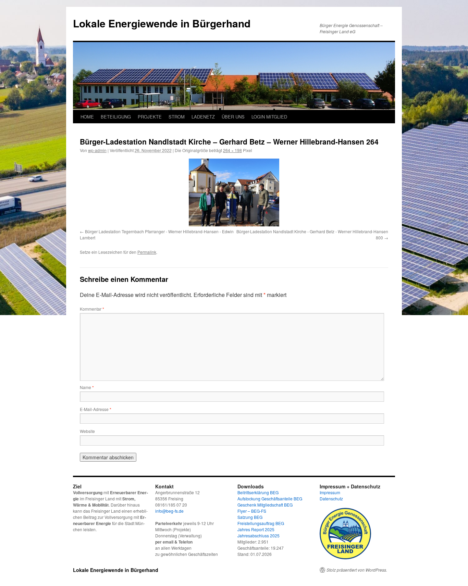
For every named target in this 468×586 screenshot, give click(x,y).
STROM (177, 116)
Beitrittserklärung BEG (258, 492)
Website (87, 431)
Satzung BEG (249, 517)
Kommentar (92, 309)
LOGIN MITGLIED (269, 116)
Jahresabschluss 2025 (258, 535)
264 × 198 (232, 150)
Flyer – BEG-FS (251, 511)
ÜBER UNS (233, 116)
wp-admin (97, 150)
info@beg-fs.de (169, 511)
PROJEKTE (150, 116)
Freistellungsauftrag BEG (260, 523)
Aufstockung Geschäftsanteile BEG (269, 498)
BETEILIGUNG (116, 116)
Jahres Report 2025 (255, 529)
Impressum (330, 492)
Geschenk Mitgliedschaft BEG (265, 505)
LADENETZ (203, 116)
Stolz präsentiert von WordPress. (357, 570)
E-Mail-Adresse (95, 409)
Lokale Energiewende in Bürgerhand (161, 23)
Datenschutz (331, 498)
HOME (87, 116)
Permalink (146, 252)
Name (87, 387)
